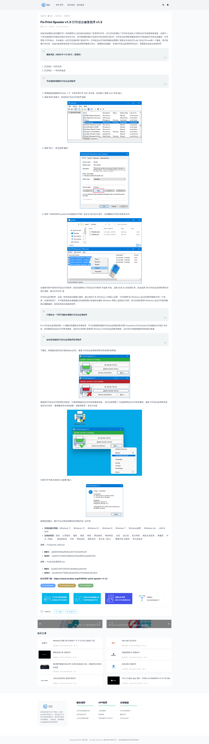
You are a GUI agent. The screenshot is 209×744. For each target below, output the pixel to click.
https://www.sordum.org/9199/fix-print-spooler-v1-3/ (80, 578)
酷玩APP (123, 714)
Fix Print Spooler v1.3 (67, 585)
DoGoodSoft (124, 718)
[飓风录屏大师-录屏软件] (45, 655)
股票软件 (56, 683)
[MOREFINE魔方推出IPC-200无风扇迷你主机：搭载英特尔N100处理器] (45, 666)
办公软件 (125, 669)
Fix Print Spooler (48, 585)
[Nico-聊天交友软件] (114, 643)
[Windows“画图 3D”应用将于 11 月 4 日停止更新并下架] (45, 643)
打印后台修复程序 (86, 585)
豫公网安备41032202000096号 (129, 740)
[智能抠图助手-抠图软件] (114, 655)
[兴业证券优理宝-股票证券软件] (45, 680)
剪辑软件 (56, 657)
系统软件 (67, 16)
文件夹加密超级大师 (83, 711)
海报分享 (72, 612)
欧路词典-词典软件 (129, 664)
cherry (45, 26)
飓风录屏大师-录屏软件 (62, 652)
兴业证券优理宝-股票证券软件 (64, 678)
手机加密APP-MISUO (105, 718)
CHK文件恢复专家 (83, 718)
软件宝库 (59, 5)
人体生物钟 (102, 711)
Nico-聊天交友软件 (129, 641)
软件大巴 (85, 740)
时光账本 (101, 714)
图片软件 (125, 657)
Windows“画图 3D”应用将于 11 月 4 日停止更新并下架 (74, 641)
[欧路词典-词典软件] (114, 666)
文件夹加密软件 (125, 711)
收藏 (60, 612)
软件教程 (80, 5)
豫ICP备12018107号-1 (110, 740)
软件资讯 (71, 5)
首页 (51, 16)
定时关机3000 (81, 714)
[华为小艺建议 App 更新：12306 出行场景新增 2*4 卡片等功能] (114, 680)
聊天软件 (125, 646)
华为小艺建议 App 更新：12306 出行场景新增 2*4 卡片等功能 (146, 678)
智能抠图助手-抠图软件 (131, 652)
